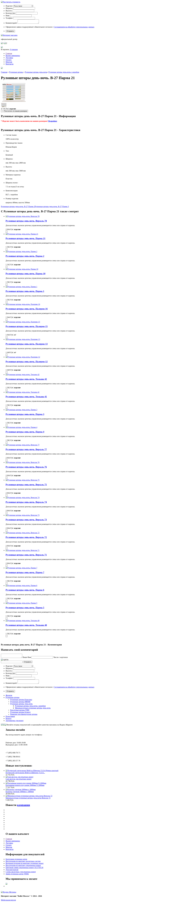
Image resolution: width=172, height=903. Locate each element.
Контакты (9, 64)
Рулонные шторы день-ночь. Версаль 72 (26, 537)
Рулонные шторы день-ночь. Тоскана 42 (26, 379)
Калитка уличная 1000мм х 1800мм (20, 792)
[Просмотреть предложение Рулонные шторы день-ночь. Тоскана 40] (22, 621)
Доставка (9, 58)
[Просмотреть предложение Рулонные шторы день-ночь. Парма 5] (21, 603)
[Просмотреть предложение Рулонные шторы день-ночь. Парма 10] (22, 269)
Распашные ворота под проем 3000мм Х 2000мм (25, 785)
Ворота (8, 718)
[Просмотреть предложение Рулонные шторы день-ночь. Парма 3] (21, 410)
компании (23, 804)
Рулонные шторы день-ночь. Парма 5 (25, 607)
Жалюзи (9, 695)
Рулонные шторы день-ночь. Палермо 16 (27, 309)
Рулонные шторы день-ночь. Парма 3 (25, 414)
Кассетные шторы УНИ (19, 710)
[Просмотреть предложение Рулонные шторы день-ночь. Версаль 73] (22, 515)
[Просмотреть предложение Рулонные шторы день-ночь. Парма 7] (21, 568)
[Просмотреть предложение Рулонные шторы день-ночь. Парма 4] (21, 427)
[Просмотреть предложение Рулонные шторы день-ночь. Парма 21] (22, 234)
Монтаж (9, 62)
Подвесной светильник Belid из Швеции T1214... (25, 773)
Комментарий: (11, 23)
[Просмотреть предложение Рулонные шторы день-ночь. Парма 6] (21, 586)
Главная (9, 53)
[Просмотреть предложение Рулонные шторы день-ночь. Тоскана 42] (22, 375)
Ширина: (9, 8)
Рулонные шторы (16, 72)
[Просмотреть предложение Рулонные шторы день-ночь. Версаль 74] (22, 498)
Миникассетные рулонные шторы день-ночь (33, 708)
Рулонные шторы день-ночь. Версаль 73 (26, 519)
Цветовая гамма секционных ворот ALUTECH (24, 868)
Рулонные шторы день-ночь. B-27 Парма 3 (52, 206)
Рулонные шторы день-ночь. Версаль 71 (26, 555)
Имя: (7, 16)
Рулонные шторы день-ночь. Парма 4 (25, 432)
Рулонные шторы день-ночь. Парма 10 (25, 273)
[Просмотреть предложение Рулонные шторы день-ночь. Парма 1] (21, 287)
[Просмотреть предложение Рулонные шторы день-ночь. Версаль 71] (22, 550)
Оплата (8, 60)
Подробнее (52, 121)
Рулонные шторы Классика (21, 700)
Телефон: (9, 18)
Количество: (10, 13)
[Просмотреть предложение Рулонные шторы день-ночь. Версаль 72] (22, 533)
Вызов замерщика (13, 56)
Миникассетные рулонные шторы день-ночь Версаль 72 (28, 798)
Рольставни (10, 716)
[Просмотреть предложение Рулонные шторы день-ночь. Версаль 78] (22, 216)
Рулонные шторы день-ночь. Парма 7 (25, 572)
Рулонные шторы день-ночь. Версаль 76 (26, 467)
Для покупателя (12, 870)
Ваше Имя (27, 657)
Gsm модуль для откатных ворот (18, 779)
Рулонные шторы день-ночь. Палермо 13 (27, 344)
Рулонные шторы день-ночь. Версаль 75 (26, 484)
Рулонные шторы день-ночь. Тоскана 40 (26, 625)
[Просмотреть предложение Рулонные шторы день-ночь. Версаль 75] (22, 480)
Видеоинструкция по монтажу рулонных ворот (25, 863)
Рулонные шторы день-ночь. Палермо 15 (27, 326)
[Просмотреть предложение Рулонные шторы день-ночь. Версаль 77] (22, 445)
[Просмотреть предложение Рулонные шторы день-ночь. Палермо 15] (23, 322)
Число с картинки (60, 657)
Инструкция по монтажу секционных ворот (23, 865)
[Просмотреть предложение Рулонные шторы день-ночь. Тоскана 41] (22, 392)
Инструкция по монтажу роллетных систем (23, 861)
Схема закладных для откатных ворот (21, 872)
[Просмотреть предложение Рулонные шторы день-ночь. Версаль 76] (22, 462)
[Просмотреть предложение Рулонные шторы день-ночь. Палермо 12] (23, 357)
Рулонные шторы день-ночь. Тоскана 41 (26, 396)
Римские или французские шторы (23, 714)
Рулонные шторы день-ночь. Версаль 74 (26, 502)
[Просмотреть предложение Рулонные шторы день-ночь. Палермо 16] (23, 304)
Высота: (9, 11)
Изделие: (9, 6)
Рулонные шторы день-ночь (36, 72)
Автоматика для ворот (15, 721)
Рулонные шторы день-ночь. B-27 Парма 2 (18, 206)
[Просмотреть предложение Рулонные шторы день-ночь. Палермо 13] (23, 339)
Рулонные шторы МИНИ (20, 702)
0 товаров (14, 49)
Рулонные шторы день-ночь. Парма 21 (25, 238)
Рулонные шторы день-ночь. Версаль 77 (26, 449)
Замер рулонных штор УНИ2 (17, 874)
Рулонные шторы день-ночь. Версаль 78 (26, 221)
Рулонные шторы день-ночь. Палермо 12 (27, 361)
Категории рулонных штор (16, 859)
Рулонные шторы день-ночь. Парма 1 (25, 291)
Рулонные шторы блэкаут (20, 712)
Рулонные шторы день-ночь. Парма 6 (25, 590)
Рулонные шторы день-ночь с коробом (63, 72)
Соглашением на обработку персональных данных (74, 27)
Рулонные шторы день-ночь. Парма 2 (25, 256)
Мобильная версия (8, 900)
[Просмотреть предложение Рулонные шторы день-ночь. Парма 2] (21, 251)
